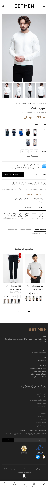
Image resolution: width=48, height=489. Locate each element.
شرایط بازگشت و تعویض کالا (37, 400)
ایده (44, 233)
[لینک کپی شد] (13, 183)
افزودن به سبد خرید (11, 174)
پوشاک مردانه (37, 103)
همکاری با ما (42, 406)
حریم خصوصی (41, 416)
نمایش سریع (35, 280)
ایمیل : (44, 350)
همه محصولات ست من (23, 103)
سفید (36, 124)
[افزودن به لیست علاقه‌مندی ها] (28, 286)
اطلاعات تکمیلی (25, 229)
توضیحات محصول (40, 229)
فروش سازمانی (41, 426)
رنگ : (44, 124)
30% (20, 254)
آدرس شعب (42, 419)
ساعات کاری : (42, 366)
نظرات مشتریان (41, 394)
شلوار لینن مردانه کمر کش (12, 286)
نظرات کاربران (36, 233)
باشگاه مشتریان (41, 422)
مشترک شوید (8, 440)
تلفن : (44, 358)
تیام (18, 472)
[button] (29, 311)
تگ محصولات (12, 229)
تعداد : (44, 174)
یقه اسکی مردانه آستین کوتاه (33, 286)
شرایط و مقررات (41, 403)
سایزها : (43, 151)
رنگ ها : (43, 130)
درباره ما (43, 413)
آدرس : (44, 336)
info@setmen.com (39, 353)
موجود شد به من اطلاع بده (31, 207)
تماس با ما (42, 397)
